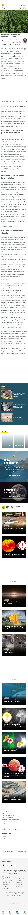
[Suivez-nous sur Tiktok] (15, 865)
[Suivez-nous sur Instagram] (7, 865)
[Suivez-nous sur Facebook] (3, 865)
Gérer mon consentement (9, 821)
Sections (21, 8)
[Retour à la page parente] (4, 7)
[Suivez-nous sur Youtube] (11, 865)
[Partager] (2, 41)
